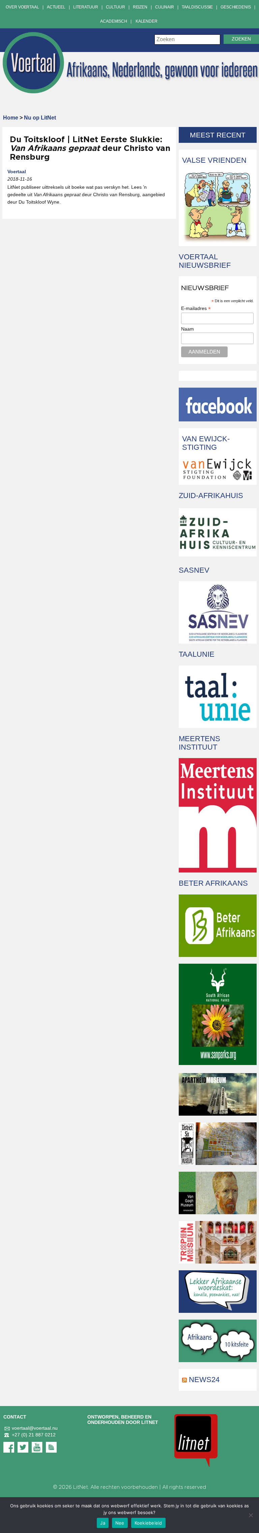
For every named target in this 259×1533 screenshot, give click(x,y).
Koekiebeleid (148, 1523)
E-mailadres (196, 308)
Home (10, 118)
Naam (187, 329)
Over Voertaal (22, 7)
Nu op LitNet (40, 118)
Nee (119, 1523)
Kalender (146, 21)
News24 (204, 1379)
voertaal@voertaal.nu (35, 1428)
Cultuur (115, 7)
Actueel (56, 7)
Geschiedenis (236, 7)
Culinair (164, 7)
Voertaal (16, 171)
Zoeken (241, 39)
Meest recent (218, 135)
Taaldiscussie (197, 7)
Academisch (113, 21)
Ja (102, 1523)
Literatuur (85, 7)
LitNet (80, 1487)
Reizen (140, 7)
